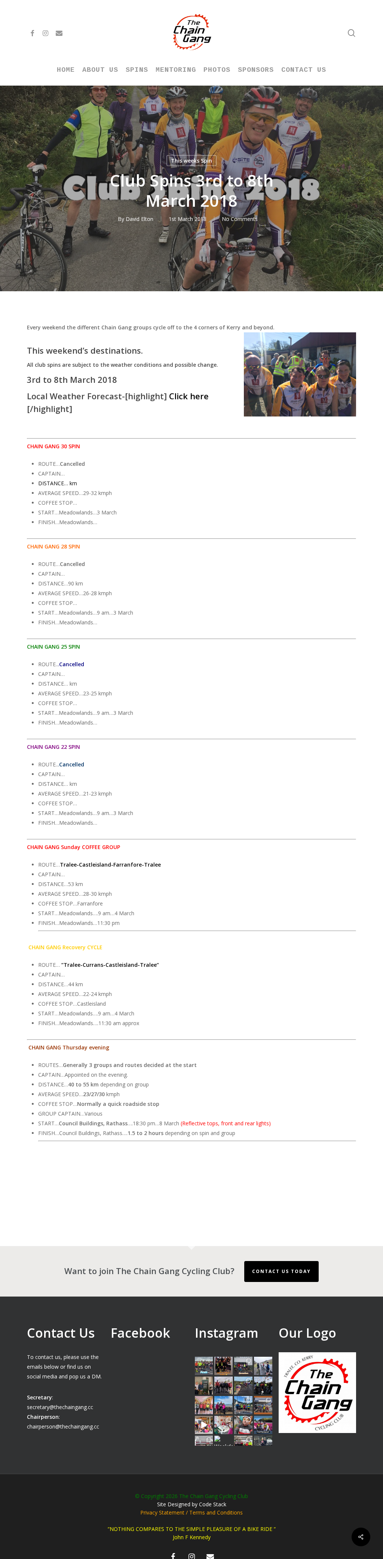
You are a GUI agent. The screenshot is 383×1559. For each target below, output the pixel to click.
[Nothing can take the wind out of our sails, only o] (243, 1366)
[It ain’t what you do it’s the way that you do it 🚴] (263, 1425)
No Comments (240, 218)
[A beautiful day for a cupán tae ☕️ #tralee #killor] (263, 1405)
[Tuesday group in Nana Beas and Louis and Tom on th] (223, 1425)
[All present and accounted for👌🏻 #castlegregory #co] (223, 1386)
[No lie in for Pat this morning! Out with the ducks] (243, 1425)
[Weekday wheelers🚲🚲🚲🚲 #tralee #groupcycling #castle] (223, 1445)
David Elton (139, 218)
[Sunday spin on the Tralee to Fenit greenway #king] (223, 1405)
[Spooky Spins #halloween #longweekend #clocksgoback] (263, 1386)
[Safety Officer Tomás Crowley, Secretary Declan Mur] (204, 1386)
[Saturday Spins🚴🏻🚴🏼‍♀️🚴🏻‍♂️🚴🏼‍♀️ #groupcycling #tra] (204, 1445)
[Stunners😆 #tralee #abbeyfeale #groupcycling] (223, 1366)
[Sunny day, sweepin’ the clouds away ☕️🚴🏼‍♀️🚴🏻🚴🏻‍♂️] (243, 1405)
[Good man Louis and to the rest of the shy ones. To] (263, 1366)
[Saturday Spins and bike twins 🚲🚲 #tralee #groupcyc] (263, 1445)
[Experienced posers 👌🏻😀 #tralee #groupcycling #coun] (204, 1405)
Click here (189, 396)
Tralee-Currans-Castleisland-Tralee (110, 964)
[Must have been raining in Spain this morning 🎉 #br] (243, 1386)
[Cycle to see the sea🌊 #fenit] (204, 1366)
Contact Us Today (281, 1271)
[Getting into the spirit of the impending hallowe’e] (204, 1425)
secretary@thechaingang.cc (60, 1407)
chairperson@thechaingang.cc (63, 1426)
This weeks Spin (191, 160)
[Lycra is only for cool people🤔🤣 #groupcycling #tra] (243, 1445)
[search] (351, 33)
